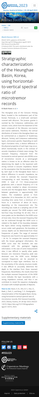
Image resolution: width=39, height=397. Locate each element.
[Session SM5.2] (13, 37)
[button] (22, 28)
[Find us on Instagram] (20, 348)
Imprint (7, 393)
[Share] (35, 312)
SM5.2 (6, 28)
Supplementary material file (13, 323)
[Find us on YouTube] (25, 348)
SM (9, 25)
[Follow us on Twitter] (4, 348)
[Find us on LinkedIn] (14, 348)
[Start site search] (35, 27)
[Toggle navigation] (34, 5)
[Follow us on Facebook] (9, 348)
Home (4, 25)
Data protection (19, 393)
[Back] (4, 37)
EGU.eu (32, 393)
